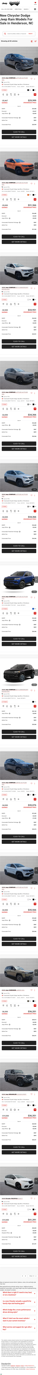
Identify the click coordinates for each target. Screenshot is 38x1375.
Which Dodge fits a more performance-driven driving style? (17, 1311)
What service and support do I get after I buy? (17, 1328)
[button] (7, 9)
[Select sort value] (35, 41)
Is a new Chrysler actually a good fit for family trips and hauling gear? (17, 1302)
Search (30, 33)
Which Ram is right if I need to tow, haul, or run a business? (17, 1293)
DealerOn (13, 1365)
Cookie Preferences (29, 1365)
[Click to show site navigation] (35, 9)
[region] (19, 117)
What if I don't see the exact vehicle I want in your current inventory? (16, 1319)
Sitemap (18, 1365)
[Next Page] (25, 1276)
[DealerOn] (6, 1363)
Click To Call (19, 132)
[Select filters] (32, 41)
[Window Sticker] (35, 94)
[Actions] (34, 79)
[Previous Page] (22, 1276)
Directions (18, 9)
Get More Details (19, 137)
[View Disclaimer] (18, 95)
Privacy (22, 1365)
